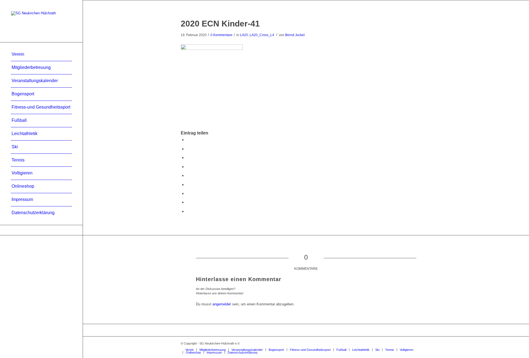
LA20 (244, 35)
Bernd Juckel (295, 35)
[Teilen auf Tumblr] (188, 184)
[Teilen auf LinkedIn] (188, 175)
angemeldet (221, 304)
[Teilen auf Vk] (188, 193)
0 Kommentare (221, 35)
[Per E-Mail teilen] (188, 211)
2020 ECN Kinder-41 (220, 23)
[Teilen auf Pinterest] (188, 166)
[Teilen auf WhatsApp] (188, 157)
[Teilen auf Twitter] (188, 148)
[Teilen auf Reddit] (188, 202)
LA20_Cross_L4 (262, 35)
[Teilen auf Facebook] (188, 139)
